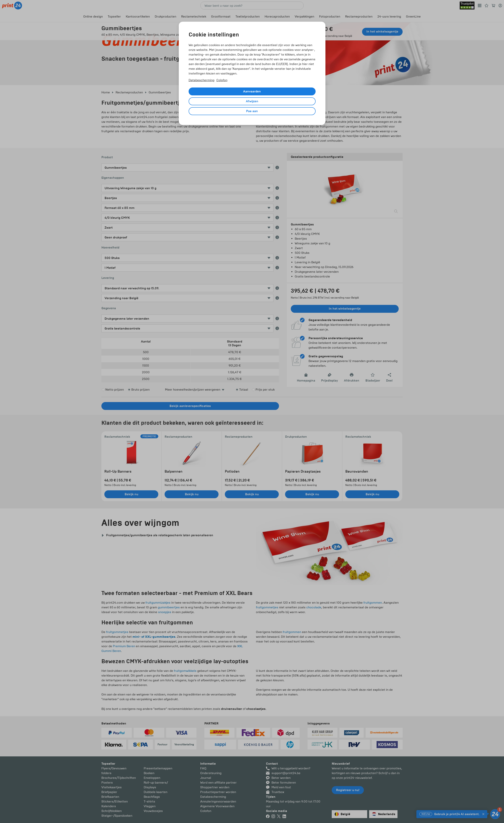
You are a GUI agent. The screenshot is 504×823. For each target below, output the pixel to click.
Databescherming (201, 80)
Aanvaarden (252, 91)
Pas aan (252, 111)
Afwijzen (252, 101)
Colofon (221, 80)
